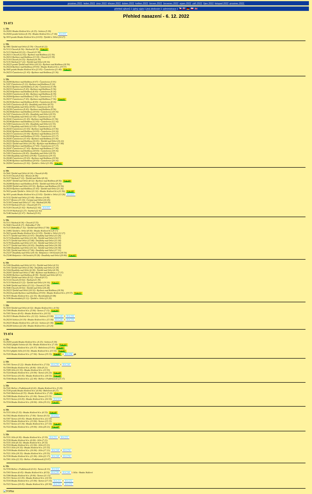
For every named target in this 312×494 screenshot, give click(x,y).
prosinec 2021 (75, 3)
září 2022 (197, 3)
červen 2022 (155, 3)
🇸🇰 (183, 8)
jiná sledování (153, 8)
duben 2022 (128, 3)
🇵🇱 (192, 8)
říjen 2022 (208, 3)
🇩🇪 (188, 8)
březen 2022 (114, 3)
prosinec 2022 (237, 3)
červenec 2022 (170, 3)
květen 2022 (141, 3)
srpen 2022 (185, 3)
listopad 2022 (221, 3)
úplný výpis (138, 8)
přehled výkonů (122, 8)
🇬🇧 (196, 8)
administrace (169, 8)
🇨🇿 (180, 8)
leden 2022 (89, 3)
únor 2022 (101, 3)
